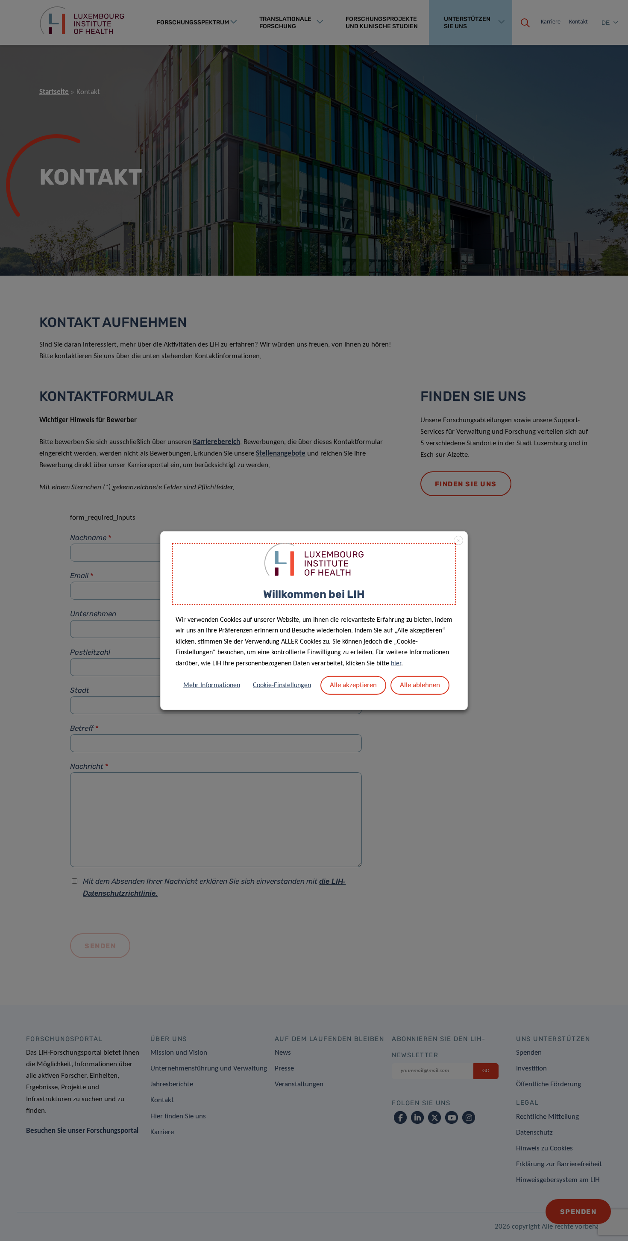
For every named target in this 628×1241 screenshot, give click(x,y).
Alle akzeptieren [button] (353, 684)
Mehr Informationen (211, 685)
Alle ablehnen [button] (420, 684)
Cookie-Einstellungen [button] (282, 685)
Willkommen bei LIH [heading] (314, 594)
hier (396, 663)
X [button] (458, 541)
